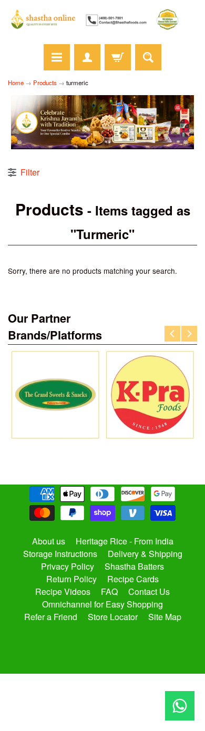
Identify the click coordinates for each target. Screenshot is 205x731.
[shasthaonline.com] (102, 19)
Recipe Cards (133, 579)
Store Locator (113, 617)
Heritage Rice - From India (124, 541)
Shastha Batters (134, 566)
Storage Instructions (60, 554)
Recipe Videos (62, 591)
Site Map (164, 617)
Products (45, 82)
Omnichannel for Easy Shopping (102, 604)
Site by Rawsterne (102, 700)
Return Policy (71, 579)
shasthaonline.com (98, 691)
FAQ (109, 591)
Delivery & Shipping (145, 554)
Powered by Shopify (102, 709)
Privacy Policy (67, 566)
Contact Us (149, 591)
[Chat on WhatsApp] (179, 705)
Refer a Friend (50, 617)
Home (16, 82)
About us (48, 541)
